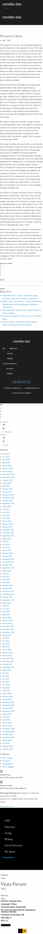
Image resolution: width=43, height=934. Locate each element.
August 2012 (6, 635)
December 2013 (8, 591)
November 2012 (8, 629)
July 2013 (5, 606)
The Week (6, 761)
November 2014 (8, 562)
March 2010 (6, 693)
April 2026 (6, 463)
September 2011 (8, 667)
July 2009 (5, 717)
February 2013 (7, 620)
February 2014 (7, 585)
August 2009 (7, 714)
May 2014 (6, 579)
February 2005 (7, 746)
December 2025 (8, 474)
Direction (10, 826)
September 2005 (8, 737)
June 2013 (6, 609)
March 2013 (6, 617)
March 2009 (7, 723)
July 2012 (5, 638)
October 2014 (7, 565)
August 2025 (6, 483)
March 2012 (6, 650)
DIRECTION (13, 349)
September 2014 (8, 568)
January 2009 (7, 726)
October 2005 (7, 734)
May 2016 (6, 515)
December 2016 (8, 495)
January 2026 (7, 471)
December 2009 (8, 702)
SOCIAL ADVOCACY (10, 364)
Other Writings (7, 758)
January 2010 (7, 699)
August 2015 (6, 539)
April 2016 (6, 518)
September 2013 (8, 600)
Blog (4, 435)
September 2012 (8, 632)
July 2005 (5, 743)
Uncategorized (7, 764)
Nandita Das (11, 4)
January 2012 (7, 655)
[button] (6, 8)
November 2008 (8, 729)
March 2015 (6, 550)
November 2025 (8, 477)
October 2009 (7, 708)
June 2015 (6, 544)
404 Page (8, 432)
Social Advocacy (14, 845)
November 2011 (8, 661)
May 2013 (6, 612)
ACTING (9, 354)
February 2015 (7, 553)
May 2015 (6, 547)
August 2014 (6, 571)
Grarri (29, 393)
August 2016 (6, 506)
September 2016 (8, 503)
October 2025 (7, 480)
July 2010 (5, 682)
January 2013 (7, 623)
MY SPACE (9, 369)
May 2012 (6, 644)
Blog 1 (7, 445)
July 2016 (5, 509)
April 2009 (6, 720)
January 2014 (7, 588)
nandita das (21, 341)
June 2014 (6, 576)
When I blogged (8, 767)
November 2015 (8, 533)
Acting (8, 833)
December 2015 (8, 530)
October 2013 (7, 597)
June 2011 (5, 676)
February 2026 (7, 468)
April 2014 (6, 582)
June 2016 (6, 512)
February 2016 (7, 524)
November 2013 (8, 594)
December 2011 (8, 658)
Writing (9, 839)
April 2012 (6, 647)
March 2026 (7, 465)
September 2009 (8, 711)
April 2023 (6, 486)
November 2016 (8, 498)
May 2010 (6, 688)
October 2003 (7, 749)
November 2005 (8, 731)
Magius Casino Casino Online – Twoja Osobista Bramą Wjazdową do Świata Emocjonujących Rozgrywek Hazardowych (22, 304)
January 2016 (7, 527)
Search (2, 280)
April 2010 (6, 690)
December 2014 (8, 559)
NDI (3, 349)
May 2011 (6, 679)
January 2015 (7, 556)
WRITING (10, 359)
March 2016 (6, 521)
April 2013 (6, 615)
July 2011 (5, 673)
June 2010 (6, 685)
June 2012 (6, 641)
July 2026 (5, 454)
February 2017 (7, 489)
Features (5, 422)
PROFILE (9, 374)
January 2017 (7, 492)
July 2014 (5, 574)
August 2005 (7, 740)
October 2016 (7, 501)
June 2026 (6, 457)
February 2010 (7, 696)
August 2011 (6, 670)
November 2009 (8, 705)
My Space (10, 851)
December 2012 (8, 626)
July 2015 (5, 541)
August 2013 (6, 603)
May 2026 (6, 460)
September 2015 (8, 536)
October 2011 (7, 664)
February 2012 (7, 653)
